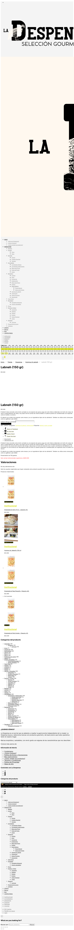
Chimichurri (14, 293)
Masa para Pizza (16, 268)
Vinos (13, 252)
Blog (5, 331)
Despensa (10, 273)
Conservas (14, 279)
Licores (10, 250)
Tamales (14, 261)
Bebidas (10, 248)
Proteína (10, 255)
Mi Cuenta (7, 909)
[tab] (38, 439)
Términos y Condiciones (12, 760)
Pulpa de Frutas (15, 270)
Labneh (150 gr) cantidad (8, 421)
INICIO (6, 239)
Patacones (14, 701)
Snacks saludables (16, 304)
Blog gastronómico (10, 757)
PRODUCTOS (7, 246)
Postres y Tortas (12, 308)
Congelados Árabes (16, 264)
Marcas (6, 329)
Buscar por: (4, 924)
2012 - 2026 (27, 787)
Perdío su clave (9, 911)
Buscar (32, 924)
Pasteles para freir (17, 700)
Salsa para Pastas (19, 290)
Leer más (6, 625)
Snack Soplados (12, 662)
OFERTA (6, 327)
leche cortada (48, 425)
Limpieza (10, 326)
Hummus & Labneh (16, 291)
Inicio (2, 362)
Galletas (14, 311)
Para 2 (6, 654)
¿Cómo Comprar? (12, 243)
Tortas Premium (15, 317)
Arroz (13, 277)
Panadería (10, 300)
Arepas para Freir (16, 697)
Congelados (11, 263)
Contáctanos (8, 751)
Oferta (6, 652)
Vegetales (7, 644)
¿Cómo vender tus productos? (15, 245)
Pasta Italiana (15, 286)
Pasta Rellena (15, 720)
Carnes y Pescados (9, 671)
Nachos (10, 713)
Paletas (13, 313)
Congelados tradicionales (18, 266)
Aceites (13, 275)
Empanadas (15, 698)
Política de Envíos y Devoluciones (15, 755)
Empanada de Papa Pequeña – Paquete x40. (16, 591)
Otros (13, 254)
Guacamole (14, 297)
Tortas (13, 318)
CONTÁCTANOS (8, 333)
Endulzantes (15, 281)
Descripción (7, 439)
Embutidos (11, 672)
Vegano (6, 665)
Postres (13, 315)
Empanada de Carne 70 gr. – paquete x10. (16, 509)
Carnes (13, 257)
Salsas (6, 658)
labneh (42, 425)
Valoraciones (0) (8, 440)
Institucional (7, 336)
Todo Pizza (11, 299)
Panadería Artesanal (17, 302)
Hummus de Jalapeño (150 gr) (12, 550)
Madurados (11, 675)
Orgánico (10, 320)
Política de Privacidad (11, 762)
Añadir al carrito (6, 423)
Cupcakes (14, 309)
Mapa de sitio (9, 764)
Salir (5, 913)
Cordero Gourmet (16, 259)
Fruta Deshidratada (13, 661)
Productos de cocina (13, 324)
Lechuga (14, 322)
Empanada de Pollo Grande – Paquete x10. (16, 633)
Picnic (9, 306)
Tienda (10, 362)
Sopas (13, 272)
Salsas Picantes (16, 295)
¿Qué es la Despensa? (13, 241)
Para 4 (6, 655)
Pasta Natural (18, 288)
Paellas (13, 284)
